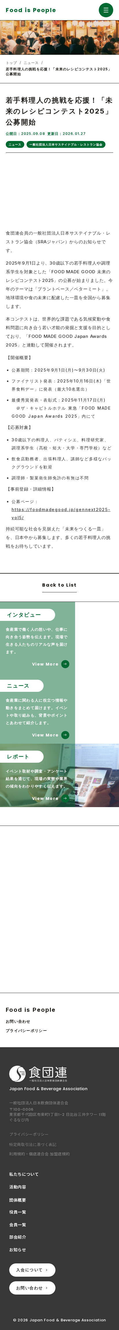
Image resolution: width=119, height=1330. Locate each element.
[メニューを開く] (106, 10)
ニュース (31, 63)
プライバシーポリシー (26, 1031)
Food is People (31, 1010)
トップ (11, 63)
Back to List (59, 585)
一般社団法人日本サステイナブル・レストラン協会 (66, 144)
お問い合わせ (18, 1021)
